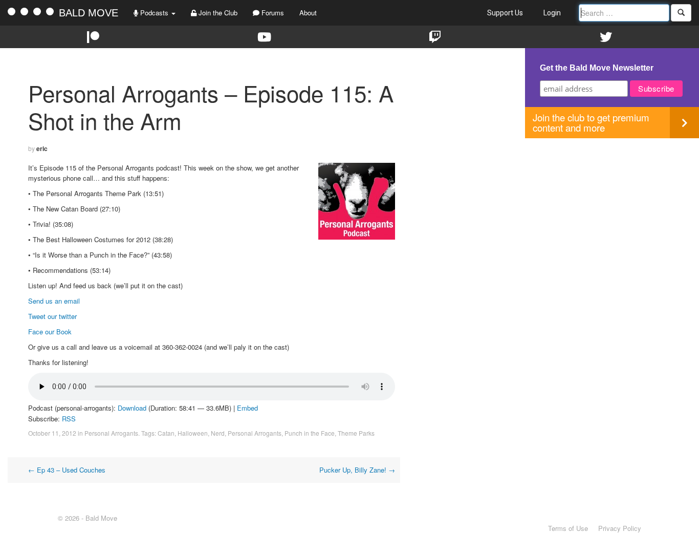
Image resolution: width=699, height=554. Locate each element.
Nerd (218, 433)
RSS (69, 418)
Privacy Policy (619, 528)
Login (552, 13)
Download (132, 408)
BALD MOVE (88, 12)
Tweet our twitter (52, 316)
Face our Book (50, 331)
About (308, 12)
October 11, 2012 (52, 433)
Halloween (193, 433)
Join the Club (216, 12)
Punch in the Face (310, 433)
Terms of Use (568, 528)
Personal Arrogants (111, 433)
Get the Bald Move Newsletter (596, 67)
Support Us (505, 13)
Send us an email (54, 301)
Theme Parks (356, 433)
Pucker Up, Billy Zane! (357, 470)
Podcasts (154, 12)
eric (42, 148)
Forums (271, 12)
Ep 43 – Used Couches (66, 470)
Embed (247, 408)
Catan (166, 433)
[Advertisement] (612, 210)
